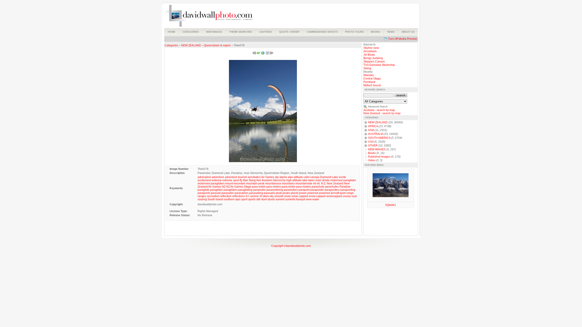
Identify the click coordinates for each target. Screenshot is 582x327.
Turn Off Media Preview (402, 38)
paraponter (317, 189)
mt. (318, 183)
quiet (343, 193)
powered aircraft (329, 193)
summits (290, 199)
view (309, 199)
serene (254, 196)
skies (266, 196)
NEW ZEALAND (191, 45)
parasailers (241, 193)
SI (260, 196)
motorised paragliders (211, 183)
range (350, 193)
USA (371, 141)
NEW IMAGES (377, 149)
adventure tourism (236, 177)
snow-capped (317, 196)
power (303, 193)
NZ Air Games (234, 186)
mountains (288, 183)
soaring (202, 199)
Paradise (345, 186)
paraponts (204, 193)
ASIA (371, 130)
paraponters (332, 189)
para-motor (288, 186)
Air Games (267, 177)
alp (277, 177)
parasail (216, 193)
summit (280, 199)
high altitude (293, 180)
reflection (225, 196)
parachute (318, 186)
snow (287, 196)
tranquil (300, 199)
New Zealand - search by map (382, 113)
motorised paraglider (343, 180)
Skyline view (371, 48)
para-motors (303, 186)
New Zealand (335, 183)
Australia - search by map (379, 110)
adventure (218, 177)
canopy (314, 177)
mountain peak (255, 183)
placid (294, 193)
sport (244, 199)
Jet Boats (369, 54)
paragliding (245, 189)
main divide (322, 180)
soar (354, 196)
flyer (245, 180)
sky (272, 196)
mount (229, 183)
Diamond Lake (329, 177)
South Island (215, 199)
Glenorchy (279, 180)
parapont (304, 189)
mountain (239, 183)
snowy (347, 196)
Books (372, 153)
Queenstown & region (217, 45)
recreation (213, 196)
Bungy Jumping (373, 58)
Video (371, 160)
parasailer (227, 193)
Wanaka (369, 75)
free (258, 180)
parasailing (256, 193)
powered (312, 193)
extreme (217, 180)
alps (290, 177)
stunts (271, 199)
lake (304, 180)
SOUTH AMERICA (379, 137)
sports (252, 199)
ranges (202, 196)
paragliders (230, 189)
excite (342, 177)
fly (241, 180)
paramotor (259, 189)
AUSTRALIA (375, 134)
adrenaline (204, 177)
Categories (171, 45)
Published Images (379, 156)
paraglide (203, 189)
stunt (264, 199)
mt (314, 183)
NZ (224, 186)
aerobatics (254, 177)
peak (279, 193)
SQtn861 (390, 205)
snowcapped (334, 196)
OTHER (373, 145)
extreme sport (230, 180)
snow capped (299, 196)
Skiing (367, 68)
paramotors (291, 189)
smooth (278, 196)
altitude (298, 177)
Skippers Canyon (374, 61)
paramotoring (274, 189)
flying (252, 180)
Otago (247, 186)
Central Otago (372, 78)
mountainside (304, 183)
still (258, 199)
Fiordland (369, 82)
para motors (273, 186)
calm (306, 177)
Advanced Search (378, 106)
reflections (238, 196)
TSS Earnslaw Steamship (379, 65)
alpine (283, 177)
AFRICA (373, 126)
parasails (269, 193)
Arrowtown (370, 51)
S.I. (247, 196)
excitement (204, 180)
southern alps (232, 199)
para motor (259, 186)
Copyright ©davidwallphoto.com (291, 246)
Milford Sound (372, 85)
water (315, 199)
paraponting (347, 189)
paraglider (216, 189)
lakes (311, 180)
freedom (267, 180)
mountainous (273, 183)
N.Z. (323, 183)
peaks (286, 193)
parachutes (332, 186)
